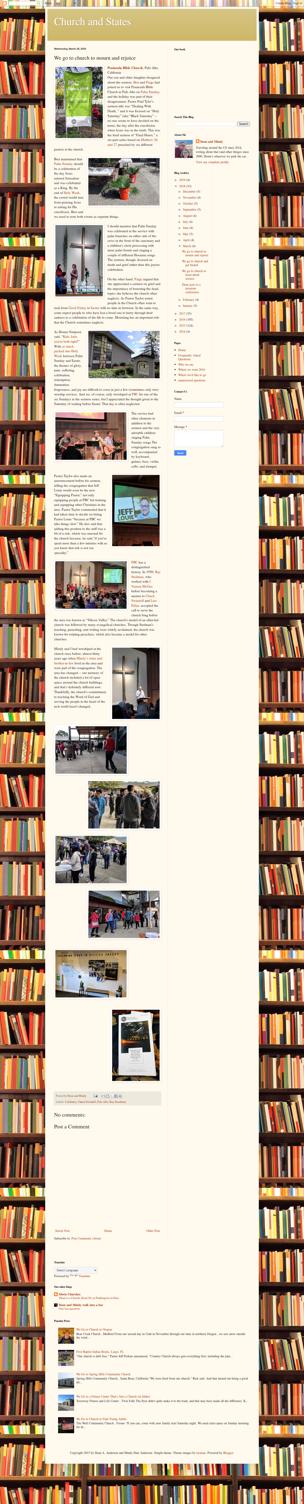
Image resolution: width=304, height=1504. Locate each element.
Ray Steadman (117, 1102)
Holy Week (72, 192)
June (186, 228)
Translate (84, 1276)
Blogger (228, 1453)
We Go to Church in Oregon (94, 1329)
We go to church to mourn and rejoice (195, 253)
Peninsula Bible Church (125, 67)
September (190, 209)
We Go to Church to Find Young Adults (101, 1419)
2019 (182, 180)
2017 (182, 313)
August (188, 216)
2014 (182, 331)
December (190, 191)
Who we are (185, 364)
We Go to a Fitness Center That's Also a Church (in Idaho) (113, 1396)
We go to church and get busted (195, 263)
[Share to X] (111, 1096)
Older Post (153, 1231)
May (186, 234)
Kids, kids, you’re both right (66, 339)
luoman (201, 1453)
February (189, 299)
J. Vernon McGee (142, 583)
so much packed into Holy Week (66, 351)
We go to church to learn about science (194, 275)
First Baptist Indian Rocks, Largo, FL (100, 1351)
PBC (135, 394)
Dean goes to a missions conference (191, 288)
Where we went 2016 (191, 369)
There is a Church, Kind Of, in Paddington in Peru (89, 1298)
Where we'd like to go (192, 375)
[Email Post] (95, 1096)
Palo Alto (102, 1102)
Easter (95, 307)
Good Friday (77, 307)
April (187, 240)
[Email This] (103, 1096)
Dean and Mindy (211, 141)
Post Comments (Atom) (86, 1238)
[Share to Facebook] (116, 1096)
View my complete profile (212, 162)
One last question (69, 1309)
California (71, 1102)
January (188, 305)
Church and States (92, 21)
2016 (182, 319)
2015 (182, 325)
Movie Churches (69, 1294)
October (188, 203)
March (187, 246)
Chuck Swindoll (143, 598)
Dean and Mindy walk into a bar (81, 1305)
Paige (150, 82)
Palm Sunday (150, 92)
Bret (136, 82)
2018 (182, 186)
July (186, 222)
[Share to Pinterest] (120, 1096)
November (190, 197)
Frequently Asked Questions (189, 357)
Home (108, 1231)
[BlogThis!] (107, 1096)
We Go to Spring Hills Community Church (103, 1374)
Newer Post (62, 1231)
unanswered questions (191, 380)
